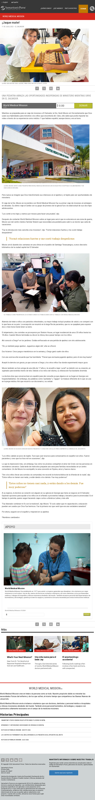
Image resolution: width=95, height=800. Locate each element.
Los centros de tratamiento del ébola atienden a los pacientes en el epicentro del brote (32, 735)
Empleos (14, 778)
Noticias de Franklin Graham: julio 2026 (15, 740)
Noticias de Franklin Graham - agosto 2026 (15, 730)
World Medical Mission (13, 16)
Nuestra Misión (6, 778)
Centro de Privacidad (24, 776)
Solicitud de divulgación (8, 776)
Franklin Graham (24, 778)
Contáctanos (11, 780)
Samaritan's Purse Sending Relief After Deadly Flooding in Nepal (23, 720)
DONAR (87, 614)
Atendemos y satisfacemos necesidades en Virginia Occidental (22, 725)
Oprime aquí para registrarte (64, 773)
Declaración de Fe (37, 776)
